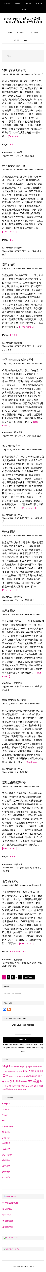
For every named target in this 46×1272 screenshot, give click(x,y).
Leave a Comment (34, 74)
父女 (4, 349)
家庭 (37, 686)
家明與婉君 (7, 1209)
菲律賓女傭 (7, 1227)
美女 (34, 436)
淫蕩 (27, 156)
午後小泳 (6, 1215)
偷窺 (22, 518)
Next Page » (29, 977)
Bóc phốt (6, 1104)
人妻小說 (6, 1138)
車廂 (11, 1089)
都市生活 (18, 152)
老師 (23, 1086)
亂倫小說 (18, 959)
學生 (36, 1076)
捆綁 (22, 1081)
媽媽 (31, 1076)
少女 (22, 156)
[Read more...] (15, 136)
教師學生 (6, 1160)
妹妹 (27, 686)
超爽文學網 (12, 1196)
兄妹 (22, 686)
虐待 (31, 1086)
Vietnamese (7, 1126)
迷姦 (24, 1089)
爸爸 (9, 349)
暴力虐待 (18, 248)
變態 (4, 1089)
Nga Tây (24, 1067)
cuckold (13, 1067)
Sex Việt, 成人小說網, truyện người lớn (23, 20)
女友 (16, 1076)
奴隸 (20, 1076)
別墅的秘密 (8, 264)
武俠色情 (6, 1172)
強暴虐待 (18, 864)
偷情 (17, 518)
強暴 (34, 251)
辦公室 (20, 1089)
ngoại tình (32, 1067)
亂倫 (24, 346)
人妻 (31, 1070)
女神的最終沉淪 (10, 1203)
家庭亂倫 (18, 343)
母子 (30, 1081)
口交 (17, 156)
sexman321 (39, 1066)
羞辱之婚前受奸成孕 (14, 782)
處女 (32, 156)
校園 (4, 966)
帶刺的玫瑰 (7, 1221)
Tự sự (5, 1115)
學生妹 (18, 436)
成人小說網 (7, 1155)
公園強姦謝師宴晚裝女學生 (18, 359)
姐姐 (32, 686)
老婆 (37, 868)
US (3, 1121)
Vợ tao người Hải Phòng (15, 1071)
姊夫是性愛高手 (11, 445)
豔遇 (8, 1089)
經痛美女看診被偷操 (14, 700)
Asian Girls (13, 1238)
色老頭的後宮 (10, 881)
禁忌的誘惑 (8, 610)
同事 (10, 1076)
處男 (41, 1086)
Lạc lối (18, 1067)
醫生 (27, 772)
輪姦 (4, 254)
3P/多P (18, 251)
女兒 (13, 1076)
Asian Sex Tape (14, 1249)
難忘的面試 (8, 531)
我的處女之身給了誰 (14, 165)
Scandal (5, 1109)
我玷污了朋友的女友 (14, 70)
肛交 (32, 600)
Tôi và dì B (5, 1071)
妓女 (23, 1076)
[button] (32, 38)
